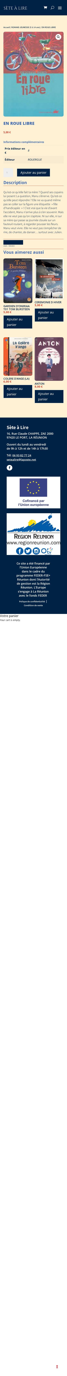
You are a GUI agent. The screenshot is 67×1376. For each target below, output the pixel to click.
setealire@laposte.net (21, 459)
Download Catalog (13, 242)
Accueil (6, 27)
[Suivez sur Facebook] (9, 468)
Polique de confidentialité (32, 601)
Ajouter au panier (33, 172)
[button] (58, 37)
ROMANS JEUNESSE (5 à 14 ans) (25, 27)
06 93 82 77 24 (21, 455)
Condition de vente (33, 605)
